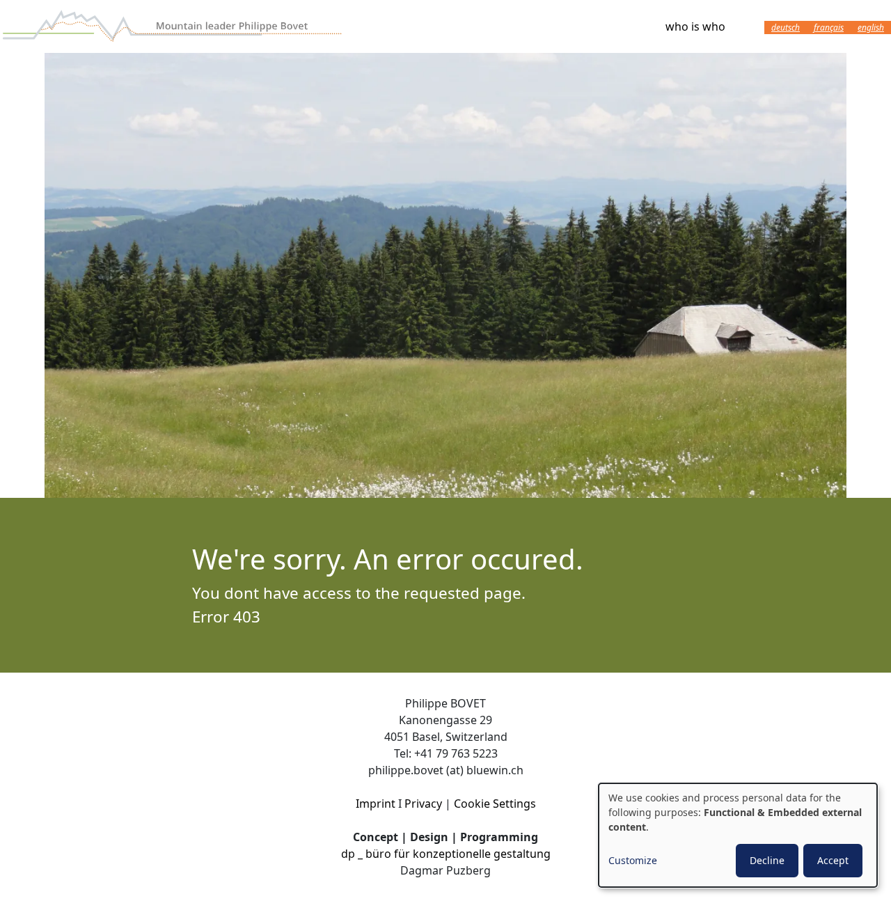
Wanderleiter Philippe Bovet (174, 26)
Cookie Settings (495, 803)
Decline (767, 860)
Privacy (423, 803)
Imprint (375, 803)
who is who (695, 26)
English (871, 27)
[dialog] (738, 835)
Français (829, 27)
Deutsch (785, 27)
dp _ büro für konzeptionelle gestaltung (446, 853)
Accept (833, 860)
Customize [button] (632, 860)
